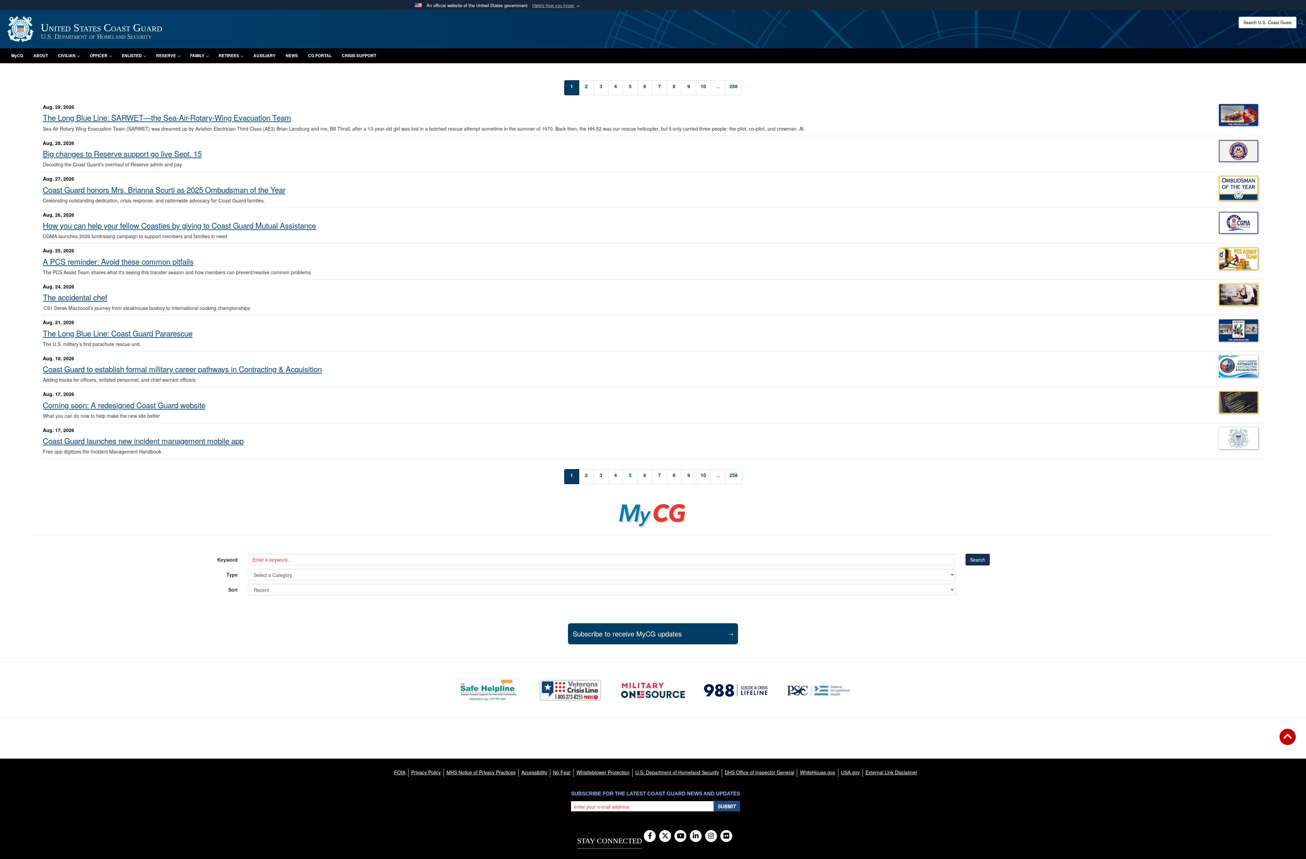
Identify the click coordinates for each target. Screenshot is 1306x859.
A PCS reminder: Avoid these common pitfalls (118, 261)
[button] (556, 5)
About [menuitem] (40, 55)
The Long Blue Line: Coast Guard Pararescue (117, 333)
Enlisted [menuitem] (132, 55)
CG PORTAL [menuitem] (320, 55)
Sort (233, 589)
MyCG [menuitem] (17, 55)
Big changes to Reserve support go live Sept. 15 (122, 153)
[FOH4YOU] (818, 690)
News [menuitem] (292, 55)
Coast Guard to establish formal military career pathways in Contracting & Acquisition (182, 368)
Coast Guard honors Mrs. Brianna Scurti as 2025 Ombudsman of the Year (164, 189)
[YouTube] (680, 836)
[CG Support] (652, 690)
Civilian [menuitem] (67, 55)
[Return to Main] (1287, 741)
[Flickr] (726, 836)
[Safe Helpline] (487, 690)
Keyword (227, 559)
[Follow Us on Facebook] (650, 836)
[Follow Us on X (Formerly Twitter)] (665, 836)
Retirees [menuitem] (229, 55)
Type (232, 574)
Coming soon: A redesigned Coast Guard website (124, 404)
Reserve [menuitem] (166, 55)
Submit (727, 806)
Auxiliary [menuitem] (264, 55)
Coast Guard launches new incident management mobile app (143, 440)
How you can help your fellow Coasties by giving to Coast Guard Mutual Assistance (179, 225)
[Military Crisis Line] (570, 690)
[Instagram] (711, 836)
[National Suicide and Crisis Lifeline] (735, 690)
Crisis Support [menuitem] (359, 55)
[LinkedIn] (696, 836)
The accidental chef (75, 297)
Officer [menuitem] (98, 55)
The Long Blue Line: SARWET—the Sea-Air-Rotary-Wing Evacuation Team (167, 117)
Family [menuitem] (197, 55)
